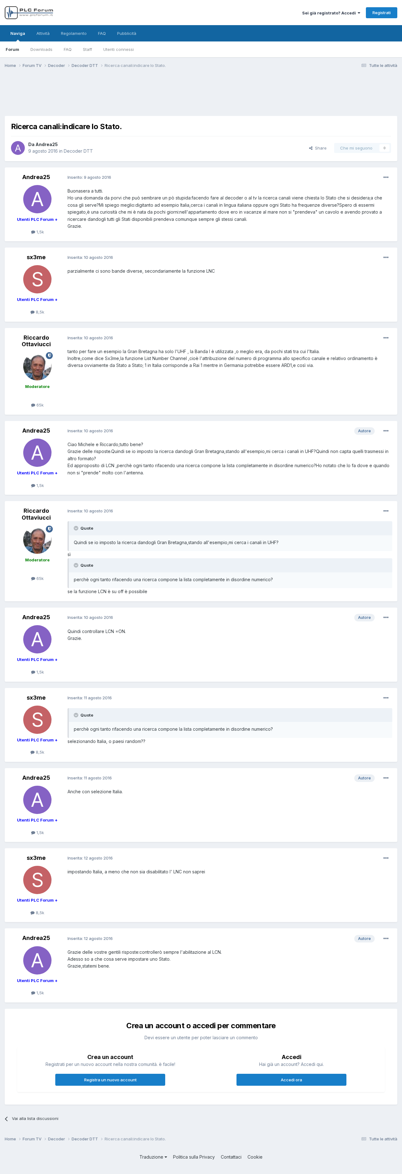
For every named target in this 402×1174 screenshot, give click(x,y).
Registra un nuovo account (110, 1079)
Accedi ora (291, 1079)
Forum (12, 49)
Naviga (17, 33)
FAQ (68, 49)
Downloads (41, 49)
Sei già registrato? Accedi (330, 12)
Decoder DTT (78, 151)
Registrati (381, 12)
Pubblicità (126, 33)
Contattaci (231, 1157)
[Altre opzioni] (386, 177)
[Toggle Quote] (76, 528)
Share (319, 147)
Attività (43, 33)
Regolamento (74, 33)
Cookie (255, 1157)
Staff (87, 49)
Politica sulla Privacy (194, 1157)
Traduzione (152, 1157)
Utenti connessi (118, 49)
